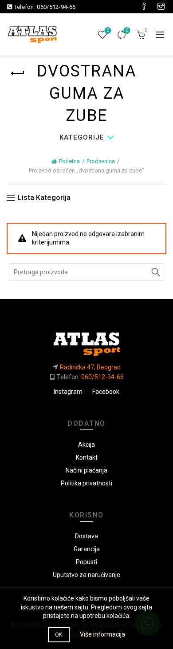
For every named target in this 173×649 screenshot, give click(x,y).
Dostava (86, 536)
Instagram (68, 391)
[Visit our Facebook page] (143, 6)
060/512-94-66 (56, 7)
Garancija (87, 549)
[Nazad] (18, 73)
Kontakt (87, 457)
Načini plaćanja (86, 470)
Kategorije (81, 137)
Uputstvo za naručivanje (86, 574)
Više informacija (102, 634)
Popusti (86, 561)
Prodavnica (100, 161)
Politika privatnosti (86, 483)
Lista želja (107, 30)
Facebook (105, 391)
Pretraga (155, 272)
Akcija (86, 444)
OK (59, 635)
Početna (69, 161)
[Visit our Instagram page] (161, 6)
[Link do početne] (86, 340)
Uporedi (127, 30)
